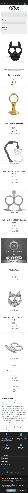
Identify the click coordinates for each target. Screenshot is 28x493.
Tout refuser (21, 490)
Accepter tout (12, 490)
